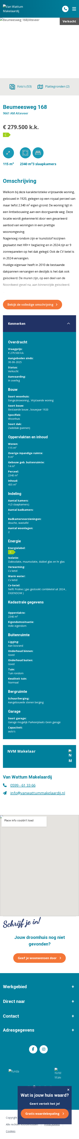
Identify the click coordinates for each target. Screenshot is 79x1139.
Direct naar (14, 1001)
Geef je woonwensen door (37, 958)
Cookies (10, 1131)
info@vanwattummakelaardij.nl (37, 792)
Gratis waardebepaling (42, 1114)
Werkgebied (15, 986)
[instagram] (44, 1049)
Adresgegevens (18, 1030)
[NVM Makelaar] (58, 1074)
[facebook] (33, 1049)
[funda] (22, 1073)
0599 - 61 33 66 (22, 785)
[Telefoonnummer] (65, 9)
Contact (11, 1016)
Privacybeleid (52, 1124)
